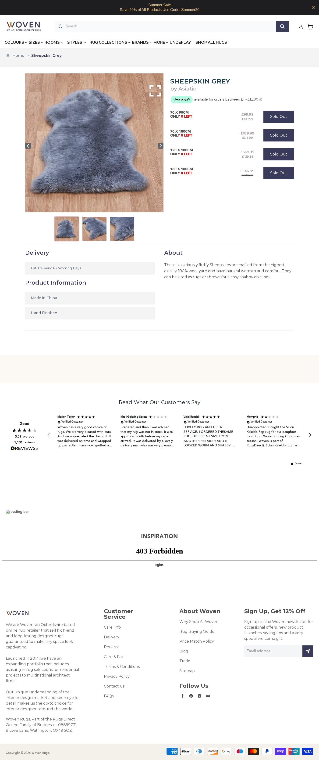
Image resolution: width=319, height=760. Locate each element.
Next (160, 146)
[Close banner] (314, 7)
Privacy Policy (117, 676)
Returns (111, 647)
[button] (48, 435)
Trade (184, 661)
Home (18, 55)
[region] (159, 7)
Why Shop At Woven (198, 621)
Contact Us (114, 686)
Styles (75, 42)
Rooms (53, 42)
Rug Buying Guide (196, 631)
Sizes (34, 42)
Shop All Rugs (211, 42)
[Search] (282, 26)
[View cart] (310, 26)
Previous (28, 146)
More (159, 42)
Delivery (111, 637)
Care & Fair (114, 657)
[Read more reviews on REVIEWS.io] (25, 448)
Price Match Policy (196, 641)
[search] (170, 26)
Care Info (112, 627)
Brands (140, 42)
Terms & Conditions (122, 666)
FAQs (108, 696)
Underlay (180, 42)
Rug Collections (108, 42)
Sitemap (187, 671)
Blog (183, 651)
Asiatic (187, 89)
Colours (14, 42)
